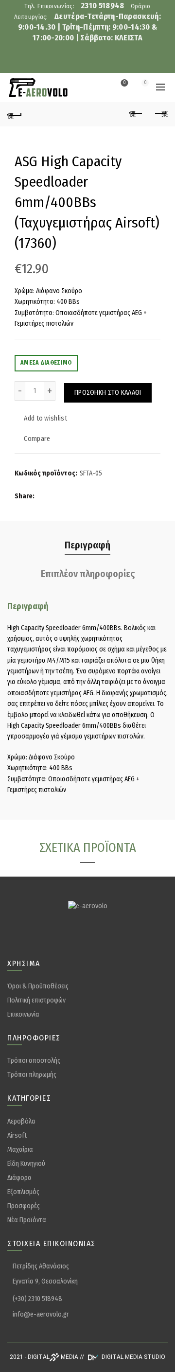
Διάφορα (19, 1178)
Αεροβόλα (21, 1121)
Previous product (136, 114)
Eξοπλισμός (23, 1192)
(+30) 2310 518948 (37, 1299)
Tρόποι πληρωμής (31, 1075)
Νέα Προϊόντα (26, 1220)
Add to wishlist (45, 418)
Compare (37, 439)
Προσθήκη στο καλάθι (107, 392)
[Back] (14, 114)
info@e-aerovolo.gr (41, 1314)
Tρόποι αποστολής (33, 1060)
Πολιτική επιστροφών (36, 1000)
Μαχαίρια (20, 1149)
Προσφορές (23, 1206)
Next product (160, 114)
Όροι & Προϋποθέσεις (38, 986)
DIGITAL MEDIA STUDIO (132, 1357)
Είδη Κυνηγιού (26, 1164)
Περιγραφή (87, 545)
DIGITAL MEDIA (53, 1357)
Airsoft (17, 1135)
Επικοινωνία (23, 1014)
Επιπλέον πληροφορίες (88, 574)
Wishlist (124, 83)
